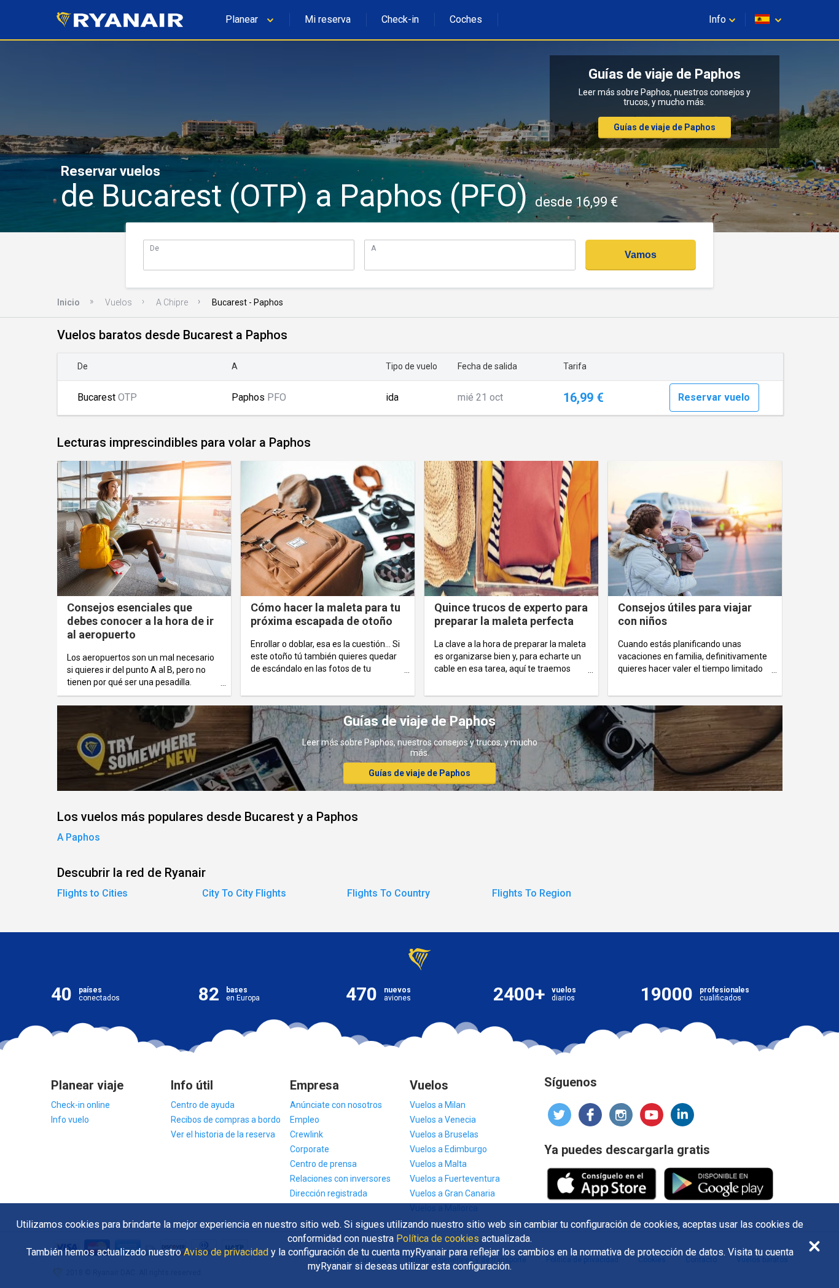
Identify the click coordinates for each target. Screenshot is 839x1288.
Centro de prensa (323, 1164)
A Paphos (78, 837)
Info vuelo (70, 1120)
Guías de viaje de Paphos (665, 127)
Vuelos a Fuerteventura (455, 1179)
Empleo (304, 1120)
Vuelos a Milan (438, 1105)
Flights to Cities (92, 893)
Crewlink (306, 1134)
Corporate (309, 1149)
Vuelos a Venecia (443, 1120)
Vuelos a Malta (438, 1164)
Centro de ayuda (203, 1105)
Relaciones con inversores (340, 1179)
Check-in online (80, 1105)
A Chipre (172, 302)
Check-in (400, 19)
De (154, 248)
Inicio (68, 302)
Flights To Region (531, 893)
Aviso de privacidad (226, 1252)
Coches (466, 19)
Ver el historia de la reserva (223, 1134)
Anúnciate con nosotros (336, 1105)
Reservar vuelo (714, 397)
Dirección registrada (328, 1193)
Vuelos (118, 302)
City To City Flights (244, 893)
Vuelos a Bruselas (444, 1134)
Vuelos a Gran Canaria (452, 1193)
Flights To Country (388, 893)
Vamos (641, 254)
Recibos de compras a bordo (226, 1120)
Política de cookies (437, 1238)
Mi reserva (328, 19)
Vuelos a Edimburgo (448, 1149)
